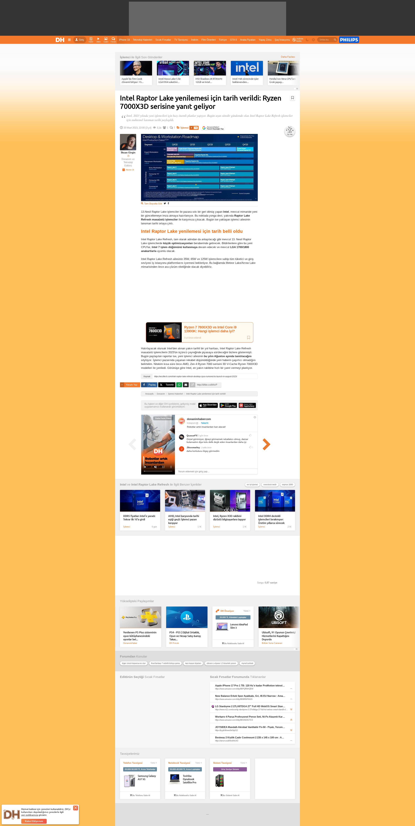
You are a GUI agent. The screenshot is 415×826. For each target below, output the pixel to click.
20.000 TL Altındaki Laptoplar (233, 617)
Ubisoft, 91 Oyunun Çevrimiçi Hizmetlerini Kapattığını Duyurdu (279, 636)
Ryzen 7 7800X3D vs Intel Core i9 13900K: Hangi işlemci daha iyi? (210, 329)
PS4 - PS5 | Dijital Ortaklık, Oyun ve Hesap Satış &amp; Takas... (185, 636)
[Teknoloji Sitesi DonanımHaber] (60, 40)
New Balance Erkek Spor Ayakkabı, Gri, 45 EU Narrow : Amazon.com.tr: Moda (250, 696)
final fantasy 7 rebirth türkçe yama (165, 663)
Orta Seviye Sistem (230, 769)
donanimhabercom (199, 419)
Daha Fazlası (288, 57)
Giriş (81, 39)
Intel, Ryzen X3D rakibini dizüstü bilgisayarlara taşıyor (229, 517)
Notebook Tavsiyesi (179, 763)
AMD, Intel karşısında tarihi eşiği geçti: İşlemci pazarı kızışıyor (183, 519)
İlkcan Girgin (128, 152)
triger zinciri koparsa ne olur (134, 663)
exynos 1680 (287, 484)
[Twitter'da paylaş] (165, 203)
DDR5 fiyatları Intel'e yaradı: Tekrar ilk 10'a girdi (139, 517)
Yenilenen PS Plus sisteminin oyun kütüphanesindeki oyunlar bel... (139, 636)
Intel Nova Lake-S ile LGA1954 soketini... (170, 80)
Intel (123, 484)
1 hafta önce (206, 447)
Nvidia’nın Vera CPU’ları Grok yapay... (282, 80)
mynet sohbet (247, 663)
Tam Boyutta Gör (153, 203)
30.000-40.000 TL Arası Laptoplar (185, 769)
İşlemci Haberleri (175, 394)
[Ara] (335, 39)
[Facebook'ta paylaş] (168, 203)
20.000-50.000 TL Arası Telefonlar (140, 769)
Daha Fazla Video (163, 418)
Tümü (246, 611)
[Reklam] (349, 39)
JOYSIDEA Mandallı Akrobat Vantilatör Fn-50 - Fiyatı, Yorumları (250, 727)
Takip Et (204, 423)
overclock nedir (270, 484)
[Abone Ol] (128, 170)
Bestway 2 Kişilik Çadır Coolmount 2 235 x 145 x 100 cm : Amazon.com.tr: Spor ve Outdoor (250, 737)
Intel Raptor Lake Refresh (150, 484)
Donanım (161, 394)
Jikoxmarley (193, 447)
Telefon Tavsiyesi (132, 763)
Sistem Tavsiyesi (222, 763)
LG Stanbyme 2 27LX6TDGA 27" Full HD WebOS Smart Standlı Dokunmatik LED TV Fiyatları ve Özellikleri (250, 706)
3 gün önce (203, 436)
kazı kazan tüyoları (193, 663)
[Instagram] (181, 421)
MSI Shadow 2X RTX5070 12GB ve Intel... (209, 80)
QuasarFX (192, 435)
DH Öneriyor (227, 611)
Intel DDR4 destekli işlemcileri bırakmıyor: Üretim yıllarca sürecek (271, 519)
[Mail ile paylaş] (186, 384)
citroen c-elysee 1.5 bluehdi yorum (221, 663)
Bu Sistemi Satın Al (230, 795)
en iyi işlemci (252, 484)
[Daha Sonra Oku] (292, 97)
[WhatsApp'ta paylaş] (179, 384)
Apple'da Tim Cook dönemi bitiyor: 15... (132, 80)
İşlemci (125, 57)
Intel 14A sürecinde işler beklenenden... (245, 80)
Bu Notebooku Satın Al (234, 643)
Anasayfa (149, 394)
